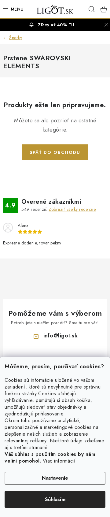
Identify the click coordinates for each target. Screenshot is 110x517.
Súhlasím (55, 499)
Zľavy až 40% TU (56, 25)
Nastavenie (55, 478)
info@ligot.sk (60, 336)
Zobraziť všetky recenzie (72, 209)
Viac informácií (59, 460)
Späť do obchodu (55, 152)
